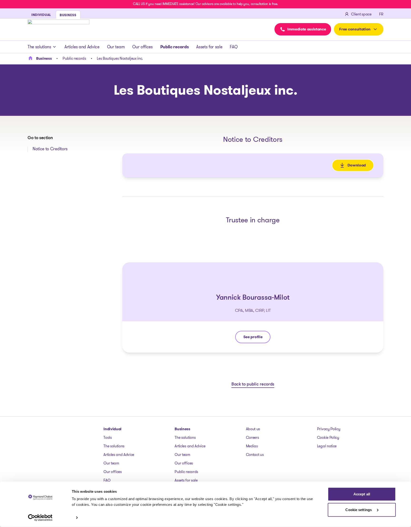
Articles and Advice (81, 47)
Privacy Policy (328, 429)
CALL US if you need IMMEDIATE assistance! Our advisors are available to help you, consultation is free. (205, 3)
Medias (252, 446)
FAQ (233, 47)
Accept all (361, 494)
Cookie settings (359, 509)
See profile (256, 338)
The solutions (39, 47)
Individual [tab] (41, 14)
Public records (174, 47)
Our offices (142, 47)
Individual (112, 429)
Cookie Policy (328, 437)
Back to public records (252, 384)
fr (381, 14)
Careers (252, 437)
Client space (361, 14)
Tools (107, 437)
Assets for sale (209, 47)
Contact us (255, 454)
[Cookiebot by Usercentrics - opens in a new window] (40, 517)
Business (182, 429)
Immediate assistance (306, 29)
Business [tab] (68, 15)
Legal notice (327, 446)
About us (253, 429)
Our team (116, 47)
